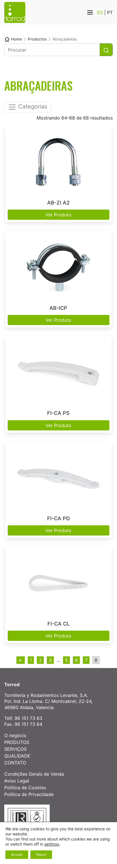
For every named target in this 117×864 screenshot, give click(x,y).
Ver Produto (58, 214)
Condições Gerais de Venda (34, 774)
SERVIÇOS (15, 749)
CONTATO (15, 762)
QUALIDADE (17, 756)
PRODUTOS (16, 742)
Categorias (31, 106)
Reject (41, 854)
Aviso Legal (16, 781)
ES (100, 12)
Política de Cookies (25, 787)
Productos (37, 39)
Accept (16, 854)
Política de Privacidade (29, 794)
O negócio (15, 735)
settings (51, 844)
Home (16, 39)
